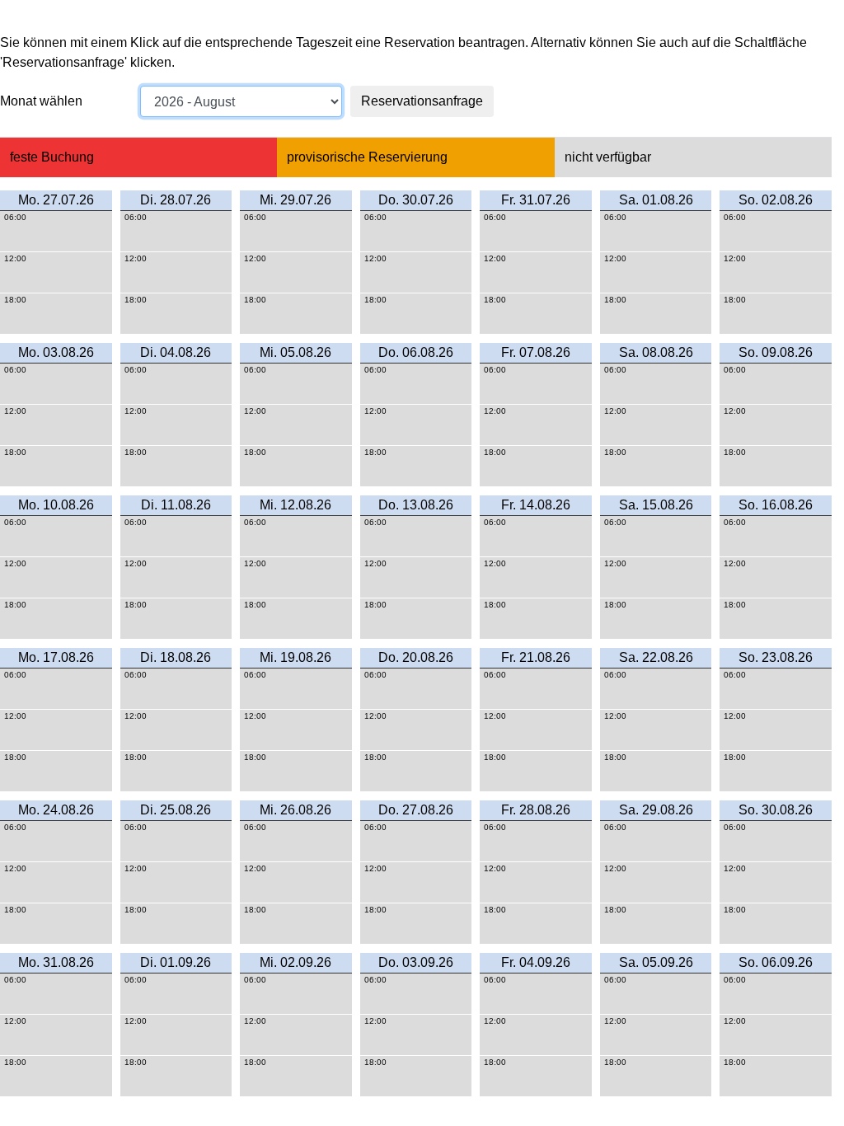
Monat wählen (41, 101)
